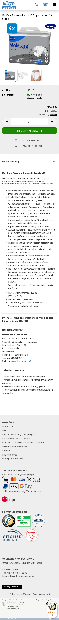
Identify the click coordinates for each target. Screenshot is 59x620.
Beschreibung (10, 161)
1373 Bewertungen (9, 619)
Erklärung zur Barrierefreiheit (16, 446)
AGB (4, 430)
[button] (6, 121)
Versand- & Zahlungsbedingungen (18, 434)
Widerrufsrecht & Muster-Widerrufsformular (23, 442)
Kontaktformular (10, 569)
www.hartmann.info (21, 361)
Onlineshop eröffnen (19, 594)
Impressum (7, 426)
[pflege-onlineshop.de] (8, 5)
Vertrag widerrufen (12, 587)
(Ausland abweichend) (36, 98)
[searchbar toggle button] (36, 4)
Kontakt (6, 450)
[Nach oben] (50, 618)
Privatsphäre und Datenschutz (16, 438)
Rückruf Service (9, 454)
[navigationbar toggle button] (54, 4)
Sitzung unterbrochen (12, 458)
